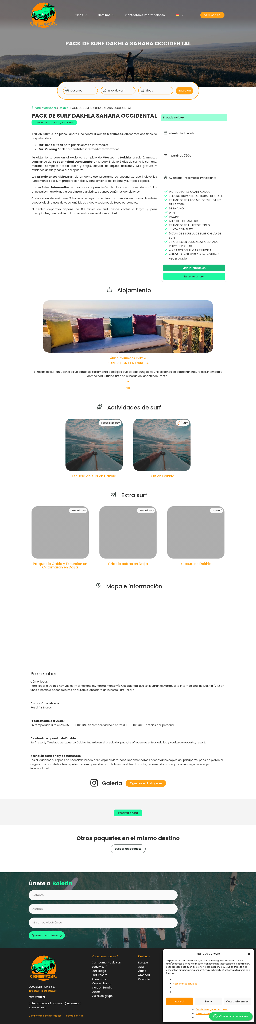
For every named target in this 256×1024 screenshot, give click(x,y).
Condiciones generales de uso (212, 1009)
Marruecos (49, 108)
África (36, 108)
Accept (179, 1001)
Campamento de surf (47, 122)
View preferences (237, 1001)
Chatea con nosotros (233, 1016)
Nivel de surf (116, 91)
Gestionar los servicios (185, 983)
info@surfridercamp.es (43, 991)
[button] (249, 953)
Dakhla (63, 108)
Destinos (104, 15)
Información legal (205, 1013)
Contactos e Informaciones (145, 15)
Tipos (79, 15)
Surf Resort (68, 122)
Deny (208, 1001)
